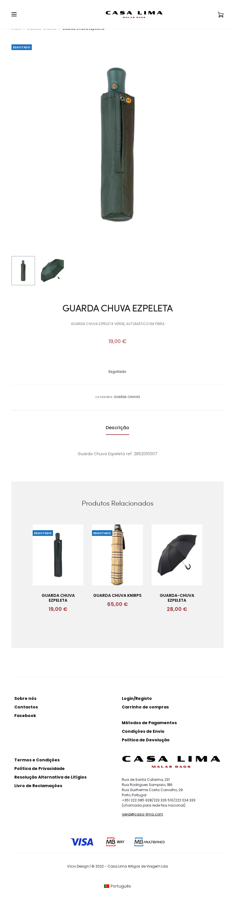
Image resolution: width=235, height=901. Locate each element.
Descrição (117, 427)
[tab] (117, 428)
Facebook (25, 715)
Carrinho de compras (145, 707)
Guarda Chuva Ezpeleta (58, 598)
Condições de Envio (143, 731)
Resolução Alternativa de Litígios (50, 777)
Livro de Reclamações (38, 786)
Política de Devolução (146, 740)
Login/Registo (137, 698)
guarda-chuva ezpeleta (177, 598)
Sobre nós (25, 698)
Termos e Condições (37, 760)
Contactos (26, 707)
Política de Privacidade (39, 768)
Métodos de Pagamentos (149, 723)
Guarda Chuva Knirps (117, 595)
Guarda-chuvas (127, 397)
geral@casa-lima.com (142, 814)
